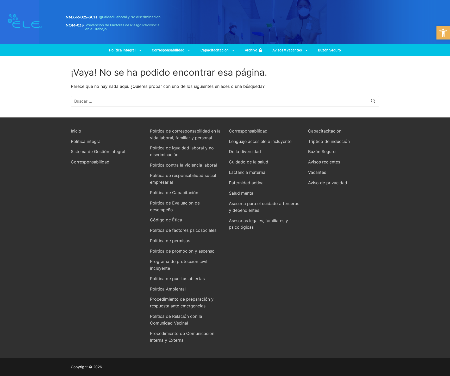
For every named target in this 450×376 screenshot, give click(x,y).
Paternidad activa (246, 182)
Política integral (122, 50)
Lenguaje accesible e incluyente (260, 141)
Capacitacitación (215, 50)
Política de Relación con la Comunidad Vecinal (176, 320)
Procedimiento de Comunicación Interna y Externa (182, 337)
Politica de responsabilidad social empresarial (183, 179)
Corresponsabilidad (168, 50)
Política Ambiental (168, 289)
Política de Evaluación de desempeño (175, 206)
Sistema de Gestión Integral (98, 151)
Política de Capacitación (174, 192)
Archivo (252, 50)
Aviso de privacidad (327, 182)
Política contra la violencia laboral (183, 165)
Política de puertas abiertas (177, 278)
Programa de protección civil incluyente (178, 265)
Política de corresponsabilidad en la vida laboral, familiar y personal (185, 134)
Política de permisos (170, 240)
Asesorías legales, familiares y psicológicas (258, 224)
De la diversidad (245, 151)
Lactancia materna (247, 172)
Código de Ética (166, 219)
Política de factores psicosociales (183, 230)
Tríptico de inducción (329, 141)
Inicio (76, 131)
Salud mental (241, 193)
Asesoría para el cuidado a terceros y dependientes (264, 207)
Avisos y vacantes (287, 50)
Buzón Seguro (329, 50)
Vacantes (317, 172)
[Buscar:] (225, 101)
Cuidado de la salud (248, 161)
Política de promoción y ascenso (182, 251)
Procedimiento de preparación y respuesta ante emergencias (182, 302)
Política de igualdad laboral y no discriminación (182, 151)
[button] (443, 32)
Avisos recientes (324, 161)
